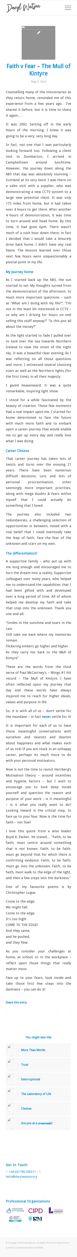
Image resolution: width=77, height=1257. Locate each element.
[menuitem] (66, 7)
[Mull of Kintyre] (38, 43)
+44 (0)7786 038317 (22, 1172)
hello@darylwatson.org (21, 1176)
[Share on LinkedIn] (51, 1014)
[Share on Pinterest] (38, 1014)
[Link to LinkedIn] (68, 1252)
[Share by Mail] (64, 1014)
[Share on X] (25, 1014)
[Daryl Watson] (32, 7)
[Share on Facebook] (12, 1014)
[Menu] (66, 7)
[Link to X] (63, 1252)
